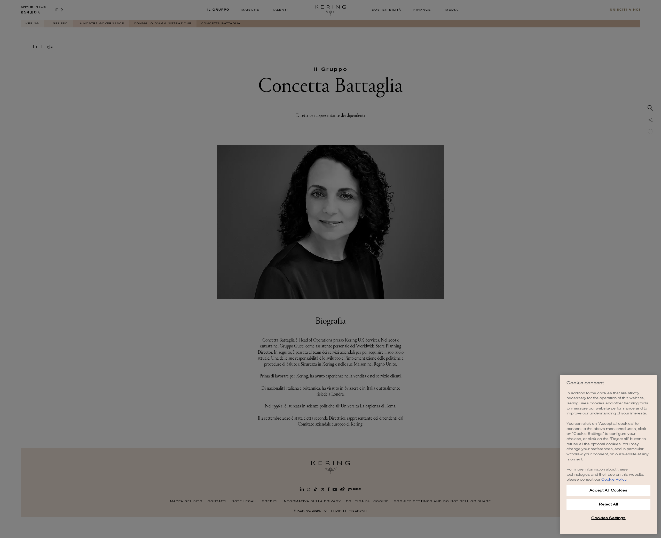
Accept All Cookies (608, 490)
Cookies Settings (608, 518)
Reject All (608, 504)
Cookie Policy (613, 479)
